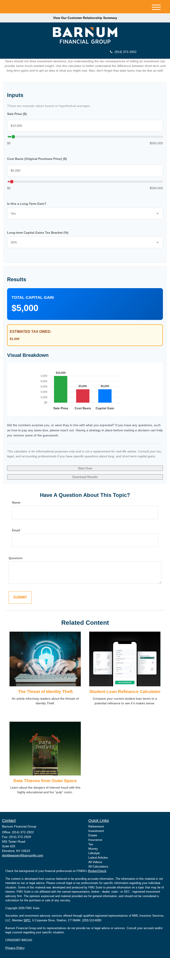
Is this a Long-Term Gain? (26, 203)
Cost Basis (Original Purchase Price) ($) (37, 159)
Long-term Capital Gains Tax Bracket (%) (37, 232)
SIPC (27, 920)
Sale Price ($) (17, 114)
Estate (92, 835)
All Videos (95, 862)
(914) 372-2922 (126, 52)
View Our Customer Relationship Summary (85, 18)
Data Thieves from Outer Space (45, 780)
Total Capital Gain (33, 297)
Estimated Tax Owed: (30, 331)
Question (16, 558)
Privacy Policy (15, 948)
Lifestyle (94, 853)
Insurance (95, 840)
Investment (96, 831)
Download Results (85, 477)
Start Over (85, 468)
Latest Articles (98, 857)
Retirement (96, 826)
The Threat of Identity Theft (45, 691)
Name (16, 502)
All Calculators (98, 866)
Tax (90, 844)
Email (16, 530)
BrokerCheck (97, 871)
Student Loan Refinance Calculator (124, 691)
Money (93, 848)
